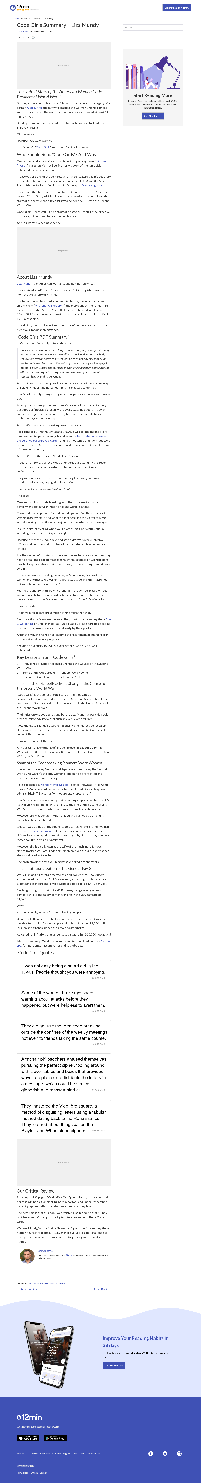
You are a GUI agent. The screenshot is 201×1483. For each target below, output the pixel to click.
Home (18, 18)
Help (75, 1453)
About (82, 1453)
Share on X (98, 978)
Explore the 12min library (176, 7)
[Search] (178, 28)
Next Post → (102, 1289)
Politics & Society (57, 1283)
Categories (32, 1453)
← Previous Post (28, 1289)
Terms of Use (94, 1453)
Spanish (43, 1472)
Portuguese (22, 1472)
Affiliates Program (61, 1453)
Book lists (45, 1453)
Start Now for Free (153, 116)
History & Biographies (38, 1283)
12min (69, 1255)
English (34, 1472)
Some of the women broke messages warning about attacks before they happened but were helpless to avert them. (63, 998)
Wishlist (21, 1453)
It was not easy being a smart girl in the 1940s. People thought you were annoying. (63, 968)
